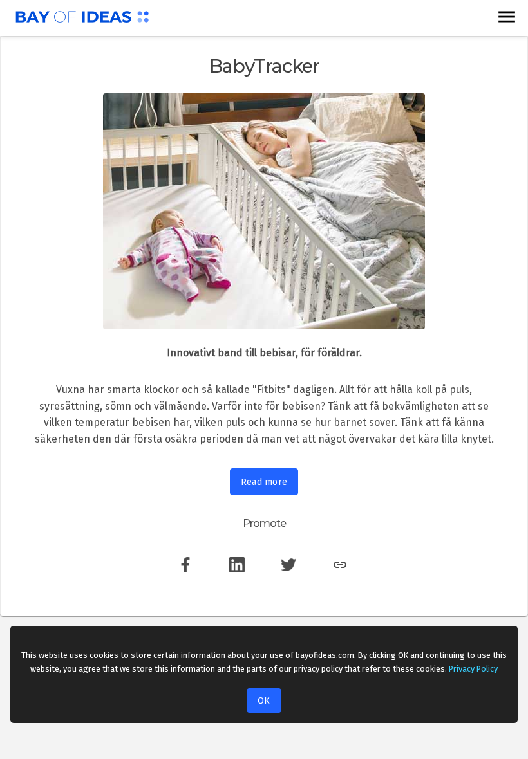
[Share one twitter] (288, 574)
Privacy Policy (473, 668)
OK (264, 700)
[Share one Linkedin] (237, 574)
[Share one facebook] (185, 574)
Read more (264, 482)
